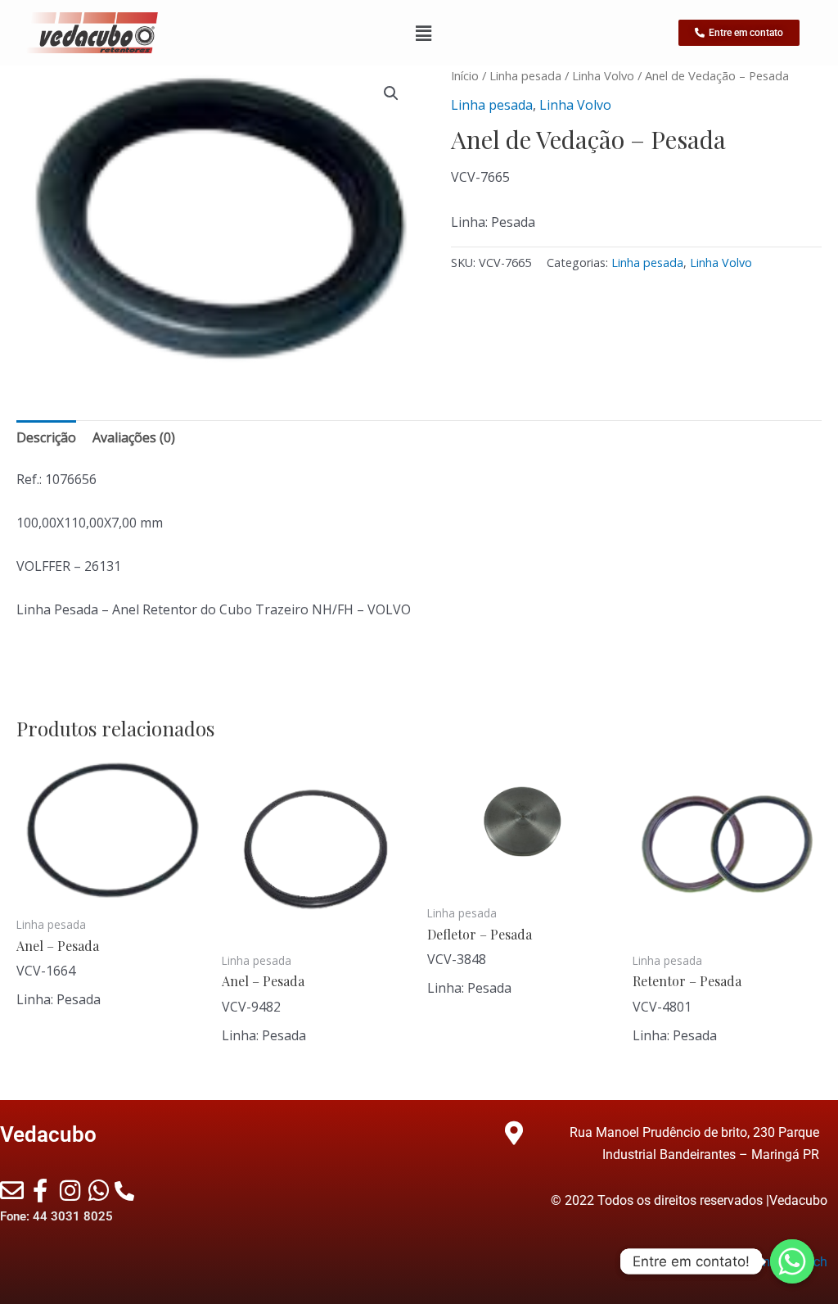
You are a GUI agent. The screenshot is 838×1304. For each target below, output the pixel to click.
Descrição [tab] (46, 437)
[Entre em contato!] (792, 1261)
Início (465, 75)
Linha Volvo (603, 75)
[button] (391, 93)
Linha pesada (525, 75)
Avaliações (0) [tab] (133, 437)
